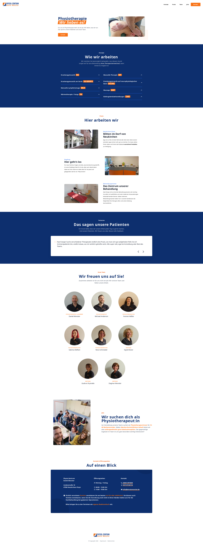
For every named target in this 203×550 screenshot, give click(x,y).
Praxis (174, 4)
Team (181, 4)
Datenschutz (111, 541)
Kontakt (195, 4)
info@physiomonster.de (131, 489)
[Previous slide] (138, 251)
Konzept (166, 4)
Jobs (187, 4)
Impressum (103, 541)
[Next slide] (143, 251)
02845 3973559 (128, 483)
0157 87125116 (128, 485)
